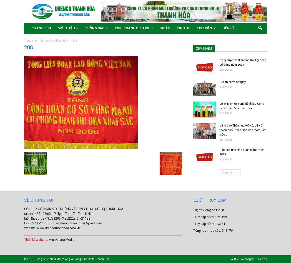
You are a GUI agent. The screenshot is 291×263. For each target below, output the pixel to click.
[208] (81, 147)
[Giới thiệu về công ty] (204, 88)
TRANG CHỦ (41, 28)
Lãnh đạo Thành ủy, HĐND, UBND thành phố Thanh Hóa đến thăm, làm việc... (243, 130)
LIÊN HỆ (228, 28)
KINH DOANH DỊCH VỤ (132, 28)
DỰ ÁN (165, 28)
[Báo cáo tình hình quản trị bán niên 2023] (204, 156)
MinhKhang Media (61, 239)
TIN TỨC (183, 28)
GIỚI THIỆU (66, 28)
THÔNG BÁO (95, 28)
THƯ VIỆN (204, 28)
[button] (260, 28)
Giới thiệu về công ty (233, 82)
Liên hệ (262, 259)
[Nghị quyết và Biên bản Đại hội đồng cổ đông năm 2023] (204, 66)
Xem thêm (228, 172)
